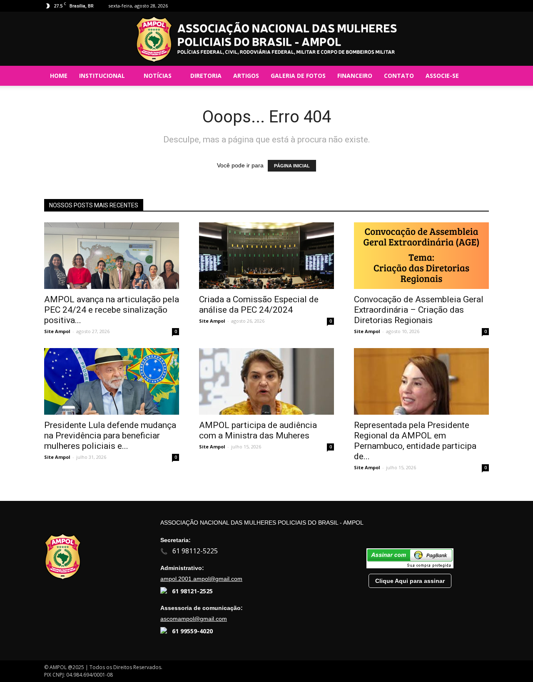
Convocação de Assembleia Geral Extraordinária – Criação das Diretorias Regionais (418, 309)
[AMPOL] (266, 39)
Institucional (102, 76)
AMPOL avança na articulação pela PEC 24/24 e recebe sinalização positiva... (111, 309)
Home (58, 76)
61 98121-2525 (192, 591)
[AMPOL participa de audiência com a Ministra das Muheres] (266, 381)
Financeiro (354, 76)
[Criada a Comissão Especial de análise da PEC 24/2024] (266, 255)
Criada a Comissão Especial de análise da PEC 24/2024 (259, 304)
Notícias (158, 76)
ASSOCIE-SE (442, 76)
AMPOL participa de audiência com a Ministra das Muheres (258, 430)
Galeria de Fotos (298, 76)
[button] (479, 76)
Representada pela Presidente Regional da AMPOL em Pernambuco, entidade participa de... (415, 440)
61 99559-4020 (192, 631)
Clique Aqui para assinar (410, 580)
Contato (399, 76)
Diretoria (206, 76)
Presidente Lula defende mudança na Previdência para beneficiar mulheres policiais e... (110, 435)
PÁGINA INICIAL (292, 165)
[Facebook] (455, 6)
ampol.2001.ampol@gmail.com (201, 578)
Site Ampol (57, 331)
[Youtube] (482, 6)
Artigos (246, 76)
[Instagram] (469, 6)
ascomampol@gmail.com (193, 618)
